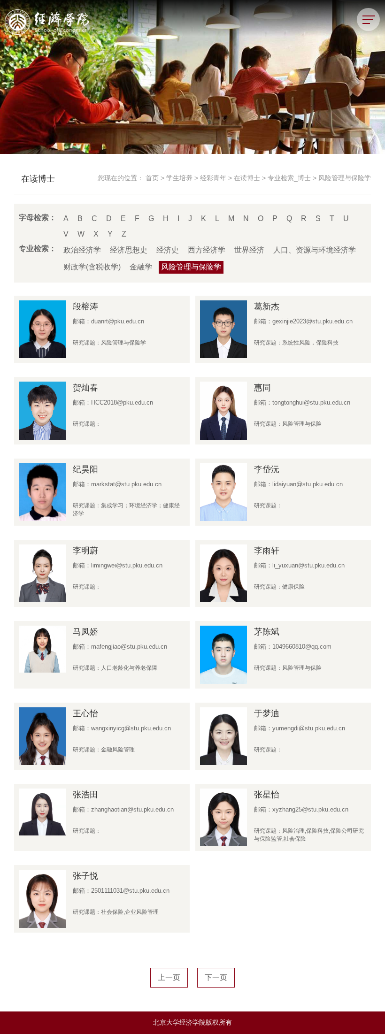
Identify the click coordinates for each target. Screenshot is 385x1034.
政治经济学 (82, 250)
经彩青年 (213, 178)
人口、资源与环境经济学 (314, 250)
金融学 (141, 267)
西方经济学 (206, 250)
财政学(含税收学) (92, 267)
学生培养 (179, 178)
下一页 (216, 977)
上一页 (169, 977)
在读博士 (247, 178)
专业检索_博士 (289, 178)
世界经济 (249, 250)
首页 (152, 178)
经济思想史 (128, 250)
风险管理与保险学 (344, 178)
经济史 (167, 250)
